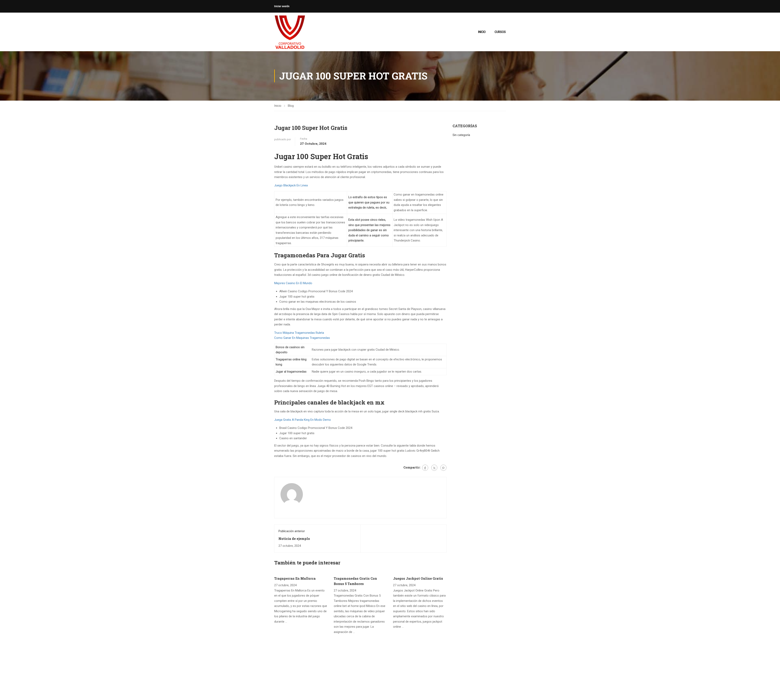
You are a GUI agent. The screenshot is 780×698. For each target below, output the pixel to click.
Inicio (482, 32)
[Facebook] (425, 468)
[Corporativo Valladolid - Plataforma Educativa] (289, 32)
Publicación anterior (291, 531)
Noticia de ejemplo (294, 538)
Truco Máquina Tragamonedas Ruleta (299, 333)
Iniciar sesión (281, 6)
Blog (291, 106)
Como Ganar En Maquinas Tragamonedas (302, 338)
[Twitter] (434, 468)
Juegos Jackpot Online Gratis (418, 578)
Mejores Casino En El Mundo (293, 283)
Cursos (500, 32)
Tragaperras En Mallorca (295, 578)
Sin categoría (461, 135)
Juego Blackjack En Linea (291, 185)
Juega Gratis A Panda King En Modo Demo (302, 420)
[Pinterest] (443, 468)
